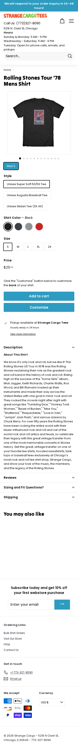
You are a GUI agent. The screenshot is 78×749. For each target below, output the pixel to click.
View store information (23, 334)
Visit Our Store (13, 638)
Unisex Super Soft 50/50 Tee (26, 184)
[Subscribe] (62, 604)
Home (7, 70)
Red (39, 226)
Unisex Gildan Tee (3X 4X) (25, 206)
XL (38, 247)
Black (8, 226)
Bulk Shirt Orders (14, 633)
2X (49, 247)
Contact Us (11, 650)
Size (7, 238)
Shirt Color (18, 218)
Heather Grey (28, 226)
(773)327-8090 (22, 23)
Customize (39, 307)
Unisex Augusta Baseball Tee (27, 195)
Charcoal (18, 226)
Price (8, 260)
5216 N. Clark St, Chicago (21, 28)
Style (8, 176)
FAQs (7, 644)
